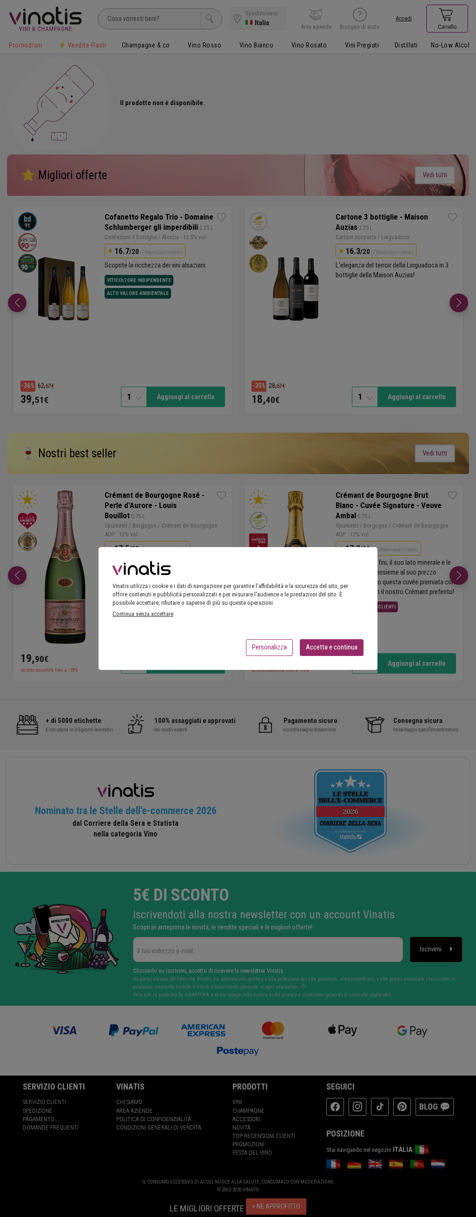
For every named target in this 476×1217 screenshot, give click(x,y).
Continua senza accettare (142, 613)
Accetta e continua (331, 647)
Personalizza (269, 647)
